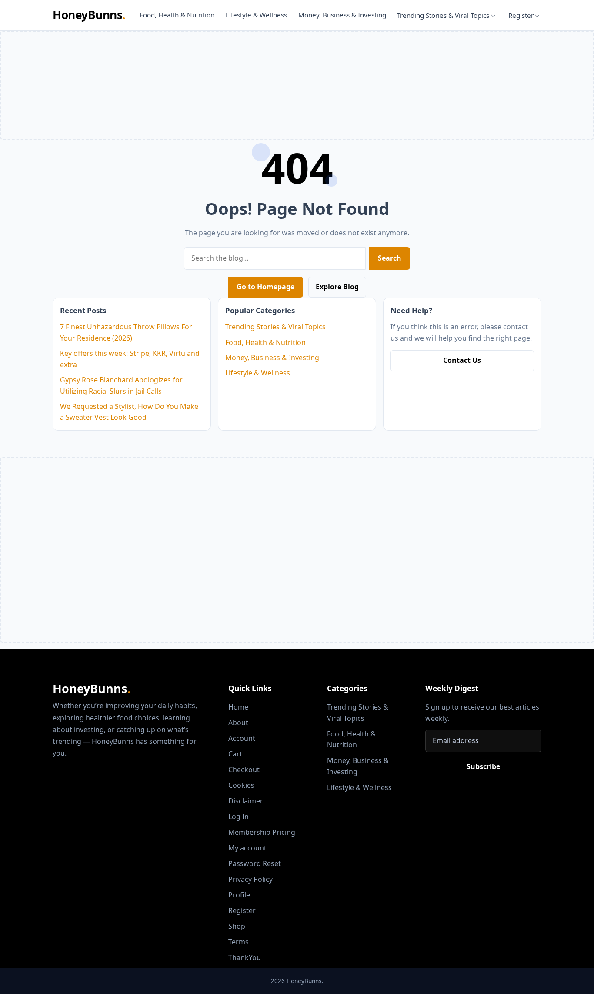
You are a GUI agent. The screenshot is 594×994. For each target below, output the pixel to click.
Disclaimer (245, 801)
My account (247, 848)
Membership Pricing (261, 832)
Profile (239, 895)
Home (238, 707)
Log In (238, 816)
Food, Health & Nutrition (177, 14)
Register (521, 15)
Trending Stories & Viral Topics (443, 15)
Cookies (241, 785)
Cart (235, 754)
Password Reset (254, 863)
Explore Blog (337, 286)
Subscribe (483, 766)
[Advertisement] (297, 574)
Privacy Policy (250, 879)
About (238, 722)
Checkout (244, 769)
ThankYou (244, 957)
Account (241, 738)
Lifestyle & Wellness (256, 14)
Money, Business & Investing (342, 14)
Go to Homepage (265, 286)
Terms (238, 942)
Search (389, 258)
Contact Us (462, 360)
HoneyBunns (89, 14)
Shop (236, 926)
